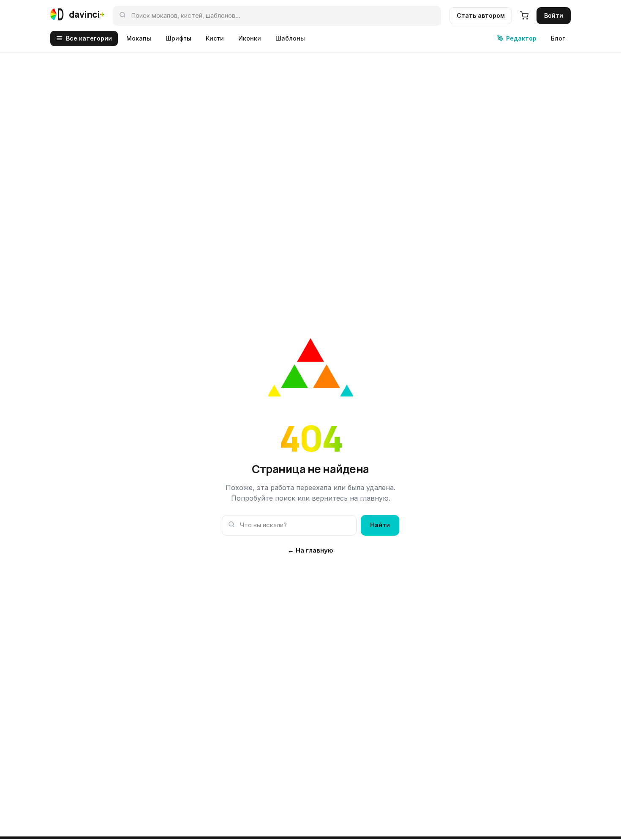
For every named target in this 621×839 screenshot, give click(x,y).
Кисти (215, 38)
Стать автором (481, 15)
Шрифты (178, 38)
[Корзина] (524, 16)
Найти (380, 525)
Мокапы (138, 38)
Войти (553, 15)
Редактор (521, 38)
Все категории (89, 38)
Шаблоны (290, 38)
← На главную (310, 550)
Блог (558, 38)
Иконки (249, 38)
